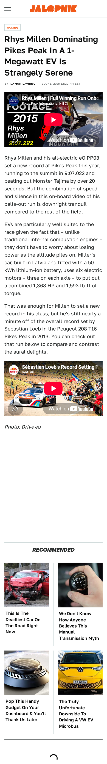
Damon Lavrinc (22, 83)
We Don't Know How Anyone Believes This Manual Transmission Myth (79, 626)
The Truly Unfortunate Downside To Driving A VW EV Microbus (76, 714)
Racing (12, 27)
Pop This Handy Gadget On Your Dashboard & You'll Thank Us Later (25, 710)
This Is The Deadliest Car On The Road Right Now (23, 622)
